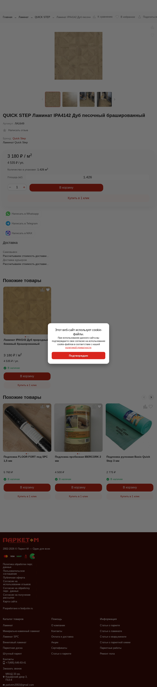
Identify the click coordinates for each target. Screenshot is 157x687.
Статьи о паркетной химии (115, 642)
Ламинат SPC (11, 636)
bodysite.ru (26, 608)
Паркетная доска (12, 647)
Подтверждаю (78, 355)
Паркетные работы (110, 647)
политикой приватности (78, 347)
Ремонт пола (107, 653)
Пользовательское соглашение (14, 572)
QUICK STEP (42, 17)
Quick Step (19, 138)
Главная (7, 17)
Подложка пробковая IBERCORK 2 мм (78, 458)
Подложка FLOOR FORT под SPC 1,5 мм (26, 458)
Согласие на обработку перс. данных (16, 590)
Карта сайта (10, 601)
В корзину (66, 187)
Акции (54, 642)
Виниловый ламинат (14, 642)
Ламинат (24, 17)
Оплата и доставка (62, 636)
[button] (114, 99)
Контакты (56, 631)
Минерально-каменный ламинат (21, 631)
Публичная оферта (14, 577)
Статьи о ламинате (111, 631)
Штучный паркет (12, 653)
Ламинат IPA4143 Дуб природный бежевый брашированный (26, 341)
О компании (58, 625)
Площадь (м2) (15, 177)
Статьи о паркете (61, 653)
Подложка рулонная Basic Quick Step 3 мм (128, 458)
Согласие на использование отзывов (17, 583)
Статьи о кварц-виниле (113, 636)
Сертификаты (59, 647)
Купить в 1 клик (78, 198)
